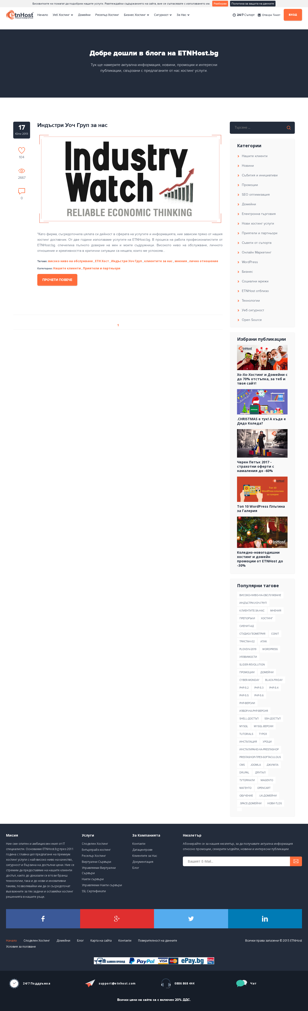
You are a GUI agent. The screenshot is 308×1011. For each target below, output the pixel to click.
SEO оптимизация (256, 195)
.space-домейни (250, 803)
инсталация (248, 741)
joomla (255, 764)
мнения (275, 610)
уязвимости (248, 656)
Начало (42, 15)
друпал (260, 772)
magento (267, 780)
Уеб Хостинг (61, 15)
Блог (135, 868)
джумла (272, 764)
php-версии (247, 703)
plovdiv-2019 (248, 649)
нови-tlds (274, 803)
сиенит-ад (246, 626)
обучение (246, 795)
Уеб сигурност (253, 310)
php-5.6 (259, 695)
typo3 (263, 734)
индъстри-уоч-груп (253, 603)
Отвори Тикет (271, 15)
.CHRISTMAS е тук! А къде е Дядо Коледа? (261, 421)
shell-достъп (249, 718)
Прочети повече (57, 280)
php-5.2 (244, 687)
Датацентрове (142, 850)
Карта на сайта (101, 940)
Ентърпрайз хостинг (96, 850)
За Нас (181, 15)
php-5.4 (273, 687)
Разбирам (220, 3)
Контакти (138, 844)
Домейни (84, 15)
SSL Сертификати (94, 891)
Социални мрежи (255, 281)
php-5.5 (244, 695)
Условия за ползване (21, 946)
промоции (247, 672)
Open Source (252, 320)
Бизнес (247, 272)
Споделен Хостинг (95, 844)
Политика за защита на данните (252, 3)
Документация (142, 862)
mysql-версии (263, 726)
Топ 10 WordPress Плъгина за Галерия (261, 508)
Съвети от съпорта (256, 243)
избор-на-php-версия (253, 710)
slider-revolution (252, 664)
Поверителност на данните (157, 940)
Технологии (251, 301)
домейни (267, 672)
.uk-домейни (268, 795)
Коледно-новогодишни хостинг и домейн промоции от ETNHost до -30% (260, 559)
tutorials (246, 734)
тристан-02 (247, 641)
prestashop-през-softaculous (260, 757)
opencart (263, 788)
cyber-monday (249, 680)
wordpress (270, 649)
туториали (247, 780)
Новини (248, 166)
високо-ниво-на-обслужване (260, 595)
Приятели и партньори (101, 268)
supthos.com (117, 983)
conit (275, 633)
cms (242, 764)
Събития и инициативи (260, 175)
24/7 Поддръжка (36, 983)
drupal (244, 772)
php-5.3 (258, 687)
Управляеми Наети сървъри (102, 885)
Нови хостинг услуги (258, 223)
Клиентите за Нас (144, 856)
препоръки (247, 618)
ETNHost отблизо (255, 291)
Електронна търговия (259, 214)
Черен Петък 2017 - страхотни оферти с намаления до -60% (255, 466)
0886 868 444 (184, 983)
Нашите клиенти (67, 268)
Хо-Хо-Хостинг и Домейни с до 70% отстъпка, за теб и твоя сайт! (262, 379)
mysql (243, 726)
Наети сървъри (93, 879)
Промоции (250, 185)
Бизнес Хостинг (135, 15)
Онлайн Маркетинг (256, 252)
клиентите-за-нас (251, 610)
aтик (263, 641)
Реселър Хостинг (107, 15)
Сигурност (161, 15)
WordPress (250, 262)
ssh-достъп (272, 718)
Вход (293, 15)
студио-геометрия (252, 633)
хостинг (267, 618)
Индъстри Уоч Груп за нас (72, 125)
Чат (253, 983)
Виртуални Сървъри (96, 862)
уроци (267, 741)
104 (21, 157)
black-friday (274, 680)
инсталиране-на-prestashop (259, 749)
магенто (245, 788)
